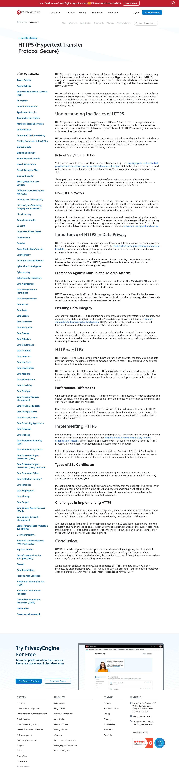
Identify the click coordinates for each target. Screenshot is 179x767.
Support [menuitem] (20, 745)
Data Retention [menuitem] (23, 719)
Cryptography (24, 254)
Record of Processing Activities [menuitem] (30, 729)
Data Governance (25, 344)
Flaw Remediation (25, 570)
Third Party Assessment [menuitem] (26, 740)
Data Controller (24, 321)
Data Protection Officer (28, 473)
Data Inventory (24, 356)
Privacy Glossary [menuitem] (61, 729)
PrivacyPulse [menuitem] (22, 756)
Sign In (136, 12)
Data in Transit (24, 350)
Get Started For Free (29, 681)
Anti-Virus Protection (27, 106)
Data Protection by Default (30, 449)
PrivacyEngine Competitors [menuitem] (65, 745)
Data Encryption (25, 327)
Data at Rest (22, 304)
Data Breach (23, 315)
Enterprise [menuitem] (70, 12)
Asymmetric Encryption (28, 118)
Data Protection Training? (29, 479)
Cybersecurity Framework (29, 278)
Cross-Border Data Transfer (30, 249)
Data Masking (23, 373)
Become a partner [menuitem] (111, 708)
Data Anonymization (27, 298)
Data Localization (25, 368)
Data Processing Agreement (30, 423)
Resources (22, 22)
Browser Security (25, 175)
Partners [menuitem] (107, 703)
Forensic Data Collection (28, 575)
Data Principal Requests (28, 405)
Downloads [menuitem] (99, 23)
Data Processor (24, 429)
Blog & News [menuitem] (59, 708)
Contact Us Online (140, 732)
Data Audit (22, 310)
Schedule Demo (152, 12)
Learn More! (131, 3)
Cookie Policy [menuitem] (109, 724)
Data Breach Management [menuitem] (28, 708)
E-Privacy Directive (26, 534)
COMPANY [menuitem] (108, 697)
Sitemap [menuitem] (107, 719)
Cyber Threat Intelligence (29, 266)
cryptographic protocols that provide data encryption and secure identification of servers (106, 164)
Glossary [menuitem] (110, 23)
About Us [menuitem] (111, 12)
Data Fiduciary (24, 339)
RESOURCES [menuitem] (59, 697)
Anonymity (22, 100)
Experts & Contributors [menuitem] (63, 713)
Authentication (24, 129)
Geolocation (23, 608)
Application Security (27, 112)
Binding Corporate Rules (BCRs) (32, 141)
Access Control (24, 80)
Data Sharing (23, 496)
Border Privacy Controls (28, 158)
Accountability (24, 85)
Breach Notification (26, 164)
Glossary (34, 22)
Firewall (20, 564)
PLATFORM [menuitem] (21, 697)
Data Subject (23, 502)
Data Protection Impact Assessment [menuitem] (32, 713)
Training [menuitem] (20, 751)
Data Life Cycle (24, 362)
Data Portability (24, 385)
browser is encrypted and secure (140, 226)
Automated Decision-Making (31, 135)
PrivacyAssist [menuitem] (22, 761)
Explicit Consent (25, 549)
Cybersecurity (23, 272)
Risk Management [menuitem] (24, 735)
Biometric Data (24, 147)
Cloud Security (24, 214)
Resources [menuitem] (96, 12)
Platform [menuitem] (54, 12)
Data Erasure (23, 333)
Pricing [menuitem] (82, 12)
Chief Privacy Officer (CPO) (30, 199)
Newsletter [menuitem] (108, 729)
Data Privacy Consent (27, 417)
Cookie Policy (23, 237)
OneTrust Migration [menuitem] (62, 751)
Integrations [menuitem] (59, 703)
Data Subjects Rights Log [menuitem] (27, 724)
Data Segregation (25, 490)
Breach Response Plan (27, 170)
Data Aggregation (25, 283)
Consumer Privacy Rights (29, 231)
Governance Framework (28, 614)
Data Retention (24, 484)
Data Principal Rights (27, 411)
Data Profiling (23, 434)
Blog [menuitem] (64, 23)
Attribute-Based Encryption (30, 123)
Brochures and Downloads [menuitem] (65, 740)
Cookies (21, 243)
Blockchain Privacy (26, 152)
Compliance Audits (26, 220)
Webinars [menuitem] (73, 23)
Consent (21, 225)
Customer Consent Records (30, 260)
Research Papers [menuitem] (124, 23)
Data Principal (23, 391)
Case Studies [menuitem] (85, 23)
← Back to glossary (27, 38)
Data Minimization (26, 379)
